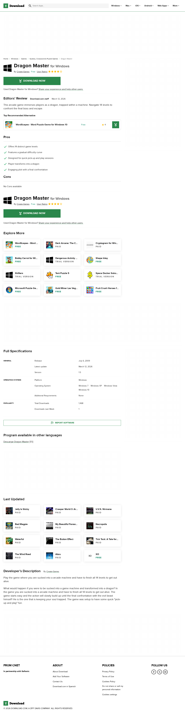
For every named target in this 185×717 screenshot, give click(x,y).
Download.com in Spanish (64, 686)
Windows (115, 6)
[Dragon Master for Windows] (7, 68)
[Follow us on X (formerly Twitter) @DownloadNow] (159, 672)
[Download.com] (13, 5)
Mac (128, 6)
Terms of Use (108, 676)
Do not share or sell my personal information (112, 688)
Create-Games (52, 571)
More (175, 5)
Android (148, 6)
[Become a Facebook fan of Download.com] (153, 672)
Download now (34, 80)
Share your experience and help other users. (61, 89)
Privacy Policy (108, 671)
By (21, 71)
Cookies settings (109, 694)
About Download (60, 671)
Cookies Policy (108, 681)
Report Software (64, 422)
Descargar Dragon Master (16, 441)
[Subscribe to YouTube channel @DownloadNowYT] (165, 672)
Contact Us (58, 681)
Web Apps (162, 6)
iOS (137, 6)
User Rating (42, 71)
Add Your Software (61, 676)
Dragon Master (41, 66)
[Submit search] (30, 5)
